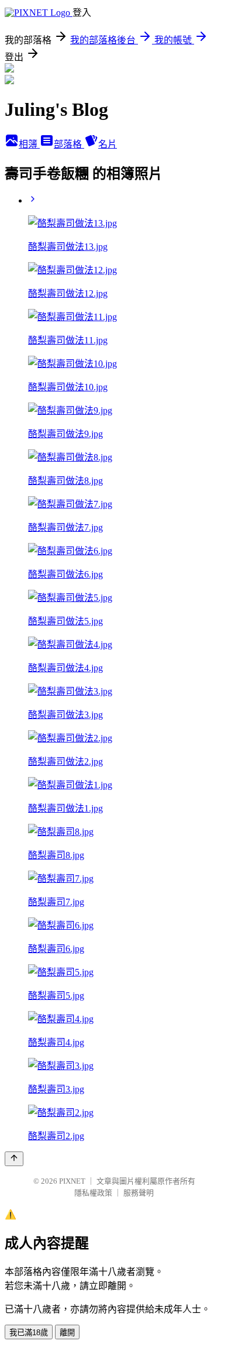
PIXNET (72, 1181)
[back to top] (14, 1158)
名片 (107, 144)
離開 (67, 1332)
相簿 (29, 144)
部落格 (69, 144)
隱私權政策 (93, 1192)
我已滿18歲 (28, 1332)
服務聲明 (138, 1192)
